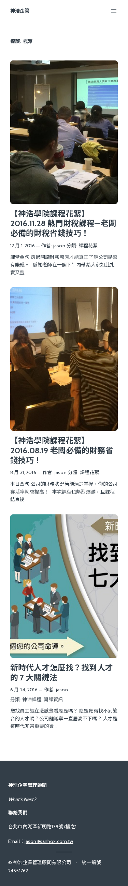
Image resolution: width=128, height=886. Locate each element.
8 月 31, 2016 (23, 472)
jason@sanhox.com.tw (49, 841)
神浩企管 (20, 11)
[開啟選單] (114, 11)
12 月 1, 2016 (22, 246)
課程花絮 (88, 246)
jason (59, 246)
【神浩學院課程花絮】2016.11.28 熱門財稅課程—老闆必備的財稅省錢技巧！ (63, 223)
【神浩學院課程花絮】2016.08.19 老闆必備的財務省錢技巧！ (61, 450)
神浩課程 (32, 699)
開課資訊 (53, 699)
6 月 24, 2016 (24, 690)
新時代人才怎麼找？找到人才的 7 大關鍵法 (61, 672)
